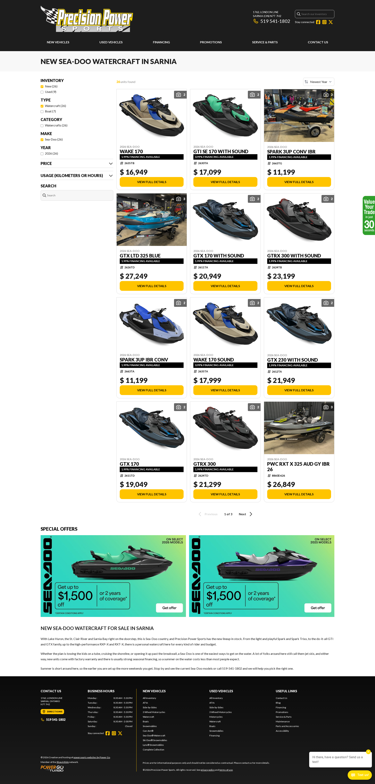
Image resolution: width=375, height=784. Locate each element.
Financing (161, 42)
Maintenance (283, 721)
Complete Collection (153, 749)
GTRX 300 (204, 464)
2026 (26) (51, 153)
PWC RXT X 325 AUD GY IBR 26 (298, 466)
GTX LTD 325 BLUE (140, 255)
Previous (211, 514)
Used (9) (50, 91)
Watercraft (148, 716)
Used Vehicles (111, 42)
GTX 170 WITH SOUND (218, 255)
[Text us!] (360, 775)
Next (242, 514)
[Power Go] (76, 768)
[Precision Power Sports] (87, 19)
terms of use (226, 769)
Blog (278, 702)
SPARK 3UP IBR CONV (144, 359)
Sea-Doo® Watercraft (154, 735)
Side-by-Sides (150, 707)
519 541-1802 (275, 21)
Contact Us (318, 42)
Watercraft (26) (55, 106)
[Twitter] (330, 22)
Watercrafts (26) (56, 125)
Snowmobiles (150, 726)
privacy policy (208, 769)
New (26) (51, 86)
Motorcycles (216, 716)
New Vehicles (58, 42)
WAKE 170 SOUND (213, 359)
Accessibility (282, 730)
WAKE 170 (131, 151)
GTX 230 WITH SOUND (292, 360)
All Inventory (149, 698)
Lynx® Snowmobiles (153, 744)
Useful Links (286, 691)
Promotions (211, 42)
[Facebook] (318, 22)
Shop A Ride (63, 762)
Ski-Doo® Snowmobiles (155, 740)
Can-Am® (148, 730)
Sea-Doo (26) (54, 139)
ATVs (145, 702)
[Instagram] (324, 22)
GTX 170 (129, 464)
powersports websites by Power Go (91, 757)
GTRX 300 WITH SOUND (294, 255)
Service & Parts (265, 42)
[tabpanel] (110, 712)
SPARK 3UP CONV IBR (291, 151)
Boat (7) (50, 111)
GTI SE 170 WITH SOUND (220, 151)
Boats (146, 721)
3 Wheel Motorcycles (154, 712)
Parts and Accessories (287, 726)
